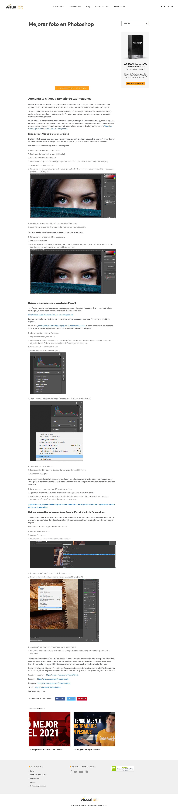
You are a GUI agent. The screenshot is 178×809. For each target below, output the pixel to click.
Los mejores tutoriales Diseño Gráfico (45, 750)
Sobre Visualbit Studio (38, 775)
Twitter (71, 699)
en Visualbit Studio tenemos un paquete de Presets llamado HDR (61, 326)
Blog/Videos (34, 778)
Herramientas (75, 7)
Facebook (60, 699)
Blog (88, 7)
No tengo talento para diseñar (87, 750)
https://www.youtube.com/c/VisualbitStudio (62, 675)
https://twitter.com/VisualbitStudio (47, 687)
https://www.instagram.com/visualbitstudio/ (54, 683)
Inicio (32, 771)
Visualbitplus (58, 7)
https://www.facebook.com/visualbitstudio (53, 679)
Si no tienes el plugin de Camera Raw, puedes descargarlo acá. (50, 315)
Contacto (33, 782)
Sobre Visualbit (101, 7)
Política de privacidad (38, 786)
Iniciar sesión (119, 7)
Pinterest (82, 699)
